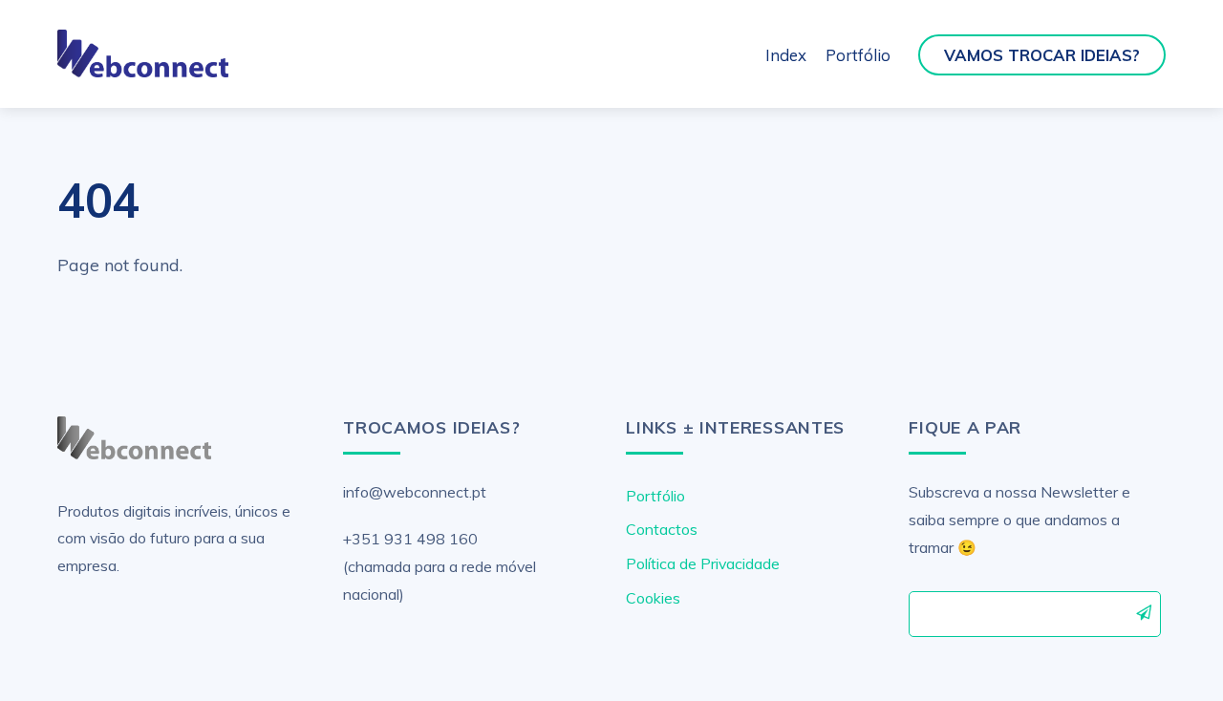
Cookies (653, 597)
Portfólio (858, 55)
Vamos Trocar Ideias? (1042, 55)
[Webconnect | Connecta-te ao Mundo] (142, 68)
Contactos (661, 529)
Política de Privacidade (703, 563)
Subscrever (1144, 613)
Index (785, 55)
